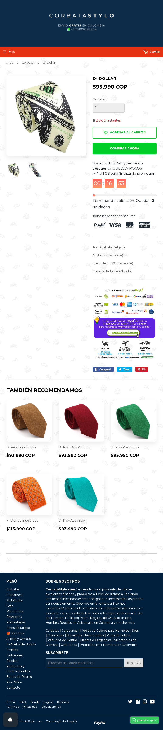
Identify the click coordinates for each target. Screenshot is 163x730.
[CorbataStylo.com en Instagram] (145, 702)
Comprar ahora (124, 148)
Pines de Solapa (18, 628)
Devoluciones (51, 706)
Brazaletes (14, 617)
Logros (48, 702)
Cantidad (99, 99)
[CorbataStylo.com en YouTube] (152, 702)
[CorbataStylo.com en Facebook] (137, 702)
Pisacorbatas (15, 622)
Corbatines (14, 595)
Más (11, 52)
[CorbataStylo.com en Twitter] (130, 702)
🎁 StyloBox (15, 633)
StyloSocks (14, 600)
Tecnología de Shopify (61, 721)
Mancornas (14, 611)
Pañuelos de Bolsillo (21, 644)
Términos (12, 706)
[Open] (10, 719)
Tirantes (12, 650)
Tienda (34, 702)
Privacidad (30, 706)
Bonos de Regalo (19, 677)
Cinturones (14, 655)
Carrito (154, 52)
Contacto (13, 687)
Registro (134, 663)
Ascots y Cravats (18, 639)
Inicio (10, 62)
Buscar (11, 702)
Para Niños (14, 682)
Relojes (11, 661)
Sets (9, 606)
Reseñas (63, 702)
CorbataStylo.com (29, 721)
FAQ (23, 702)
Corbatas (28, 62)
